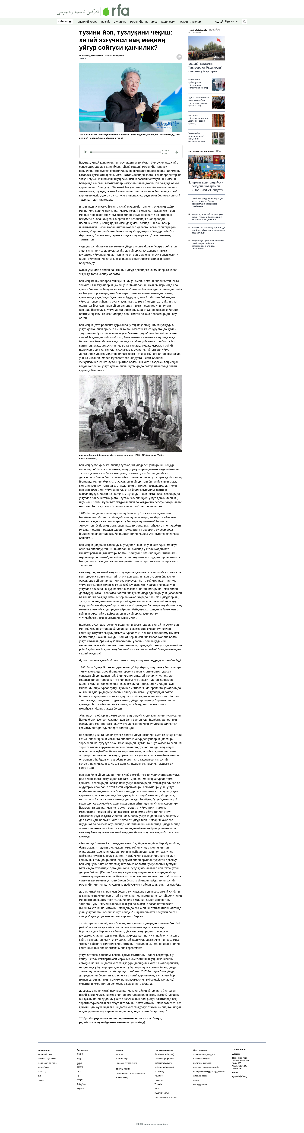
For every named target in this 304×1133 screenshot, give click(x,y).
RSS (157, 1088)
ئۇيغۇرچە (219, 21)
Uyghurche (231, 21)
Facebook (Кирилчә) (164, 1058)
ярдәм (196, 1080)
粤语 (79, 1058)
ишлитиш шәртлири (202, 1063)
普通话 (80, 1054)
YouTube (159, 1076)
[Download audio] (176, 151)
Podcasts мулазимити (126, 1063)
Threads (158, 1084)
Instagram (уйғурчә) (164, 1063)
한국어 (80, 1067)
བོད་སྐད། (80, 1080)
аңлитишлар (121, 1058)
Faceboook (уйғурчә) (164, 1054)
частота (119, 1054)
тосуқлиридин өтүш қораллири (130, 1073)
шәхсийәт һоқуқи (201, 1058)
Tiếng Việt (81, 1084)
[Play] (86, 152)
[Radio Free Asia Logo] (93, 9)
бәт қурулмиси (200, 1084)
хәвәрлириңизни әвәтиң (166, 1097)
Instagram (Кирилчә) (164, 1067)
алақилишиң (121, 1077)
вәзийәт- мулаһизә (113, 21)
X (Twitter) (159, 1071)
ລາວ (78, 1071)
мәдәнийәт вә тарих (143, 21)
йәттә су (42, 1071)
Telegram (159, 1080)
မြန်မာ (79, 1063)
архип (41, 1080)
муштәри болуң (162, 1093)
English (80, 1088)
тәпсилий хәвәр (86, 21)
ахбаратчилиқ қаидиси (204, 1054)
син (39, 1076)
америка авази (200, 1076)
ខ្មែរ (78, 1076)
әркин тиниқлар (190, 21)
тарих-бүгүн (168, 21)
